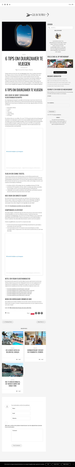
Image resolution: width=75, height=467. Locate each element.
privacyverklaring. (57, 114)
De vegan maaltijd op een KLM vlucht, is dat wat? (18, 288)
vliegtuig (31, 69)
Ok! (48, 464)
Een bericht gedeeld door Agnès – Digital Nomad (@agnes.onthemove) (22, 167)
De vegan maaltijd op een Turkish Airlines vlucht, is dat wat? (20, 290)
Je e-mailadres (50, 102)
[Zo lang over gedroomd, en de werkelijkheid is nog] (51, 63)
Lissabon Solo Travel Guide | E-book (55, 86)
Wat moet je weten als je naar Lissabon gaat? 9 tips (59, 82)
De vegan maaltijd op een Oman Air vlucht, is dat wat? (19, 293)
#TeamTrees (15, 215)
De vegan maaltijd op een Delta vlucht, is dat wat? (18, 295)
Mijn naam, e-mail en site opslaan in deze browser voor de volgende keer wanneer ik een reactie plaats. (23, 426)
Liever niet (56, 464)
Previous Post (8, 321)
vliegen (26, 69)
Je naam (49, 95)
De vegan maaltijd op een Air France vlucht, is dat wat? (19, 292)
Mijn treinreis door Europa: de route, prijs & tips (20, 307)
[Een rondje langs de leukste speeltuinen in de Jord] (69, 63)
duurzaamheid (21, 69)
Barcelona (24, 73)
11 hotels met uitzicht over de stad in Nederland (58, 84)
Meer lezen (66, 464)
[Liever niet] (73, 464)
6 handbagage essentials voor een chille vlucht (20, 205)
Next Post (40, 321)
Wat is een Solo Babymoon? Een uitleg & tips (57, 80)
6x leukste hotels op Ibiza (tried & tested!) (57, 79)
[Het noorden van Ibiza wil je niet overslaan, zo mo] (60, 63)
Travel (24, 54)
